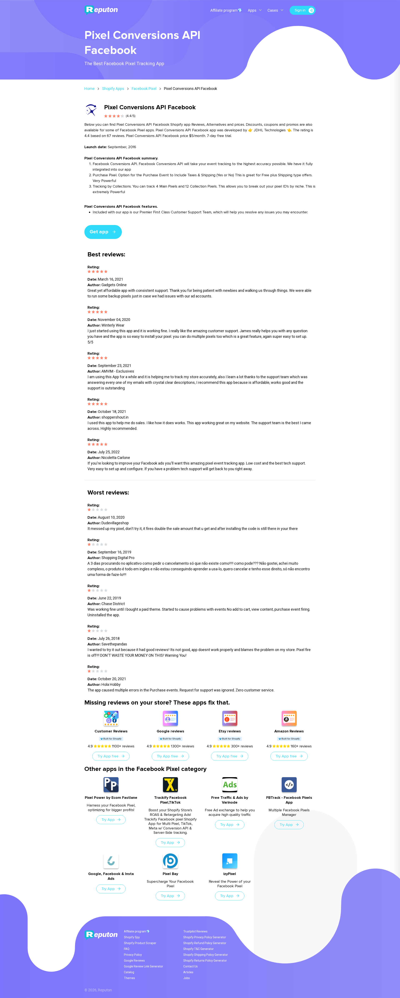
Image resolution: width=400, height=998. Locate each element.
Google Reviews (134, 960)
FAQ (126, 949)
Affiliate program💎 (226, 10)
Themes (129, 978)
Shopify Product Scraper (140, 943)
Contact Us (190, 966)
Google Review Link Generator (143, 966)
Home (89, 88)
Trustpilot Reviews (195, 931)
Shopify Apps (113, 88)
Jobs (186, 978)
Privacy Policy (133, 954)
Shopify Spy (132, 937)
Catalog (129, 972)
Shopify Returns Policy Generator (205, 960)
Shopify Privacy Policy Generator (204, 937)
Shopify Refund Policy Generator (204, 943)
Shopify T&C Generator (198, 949)
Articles (188, 972)
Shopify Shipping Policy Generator (205, 954)
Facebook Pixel (144, 88)
